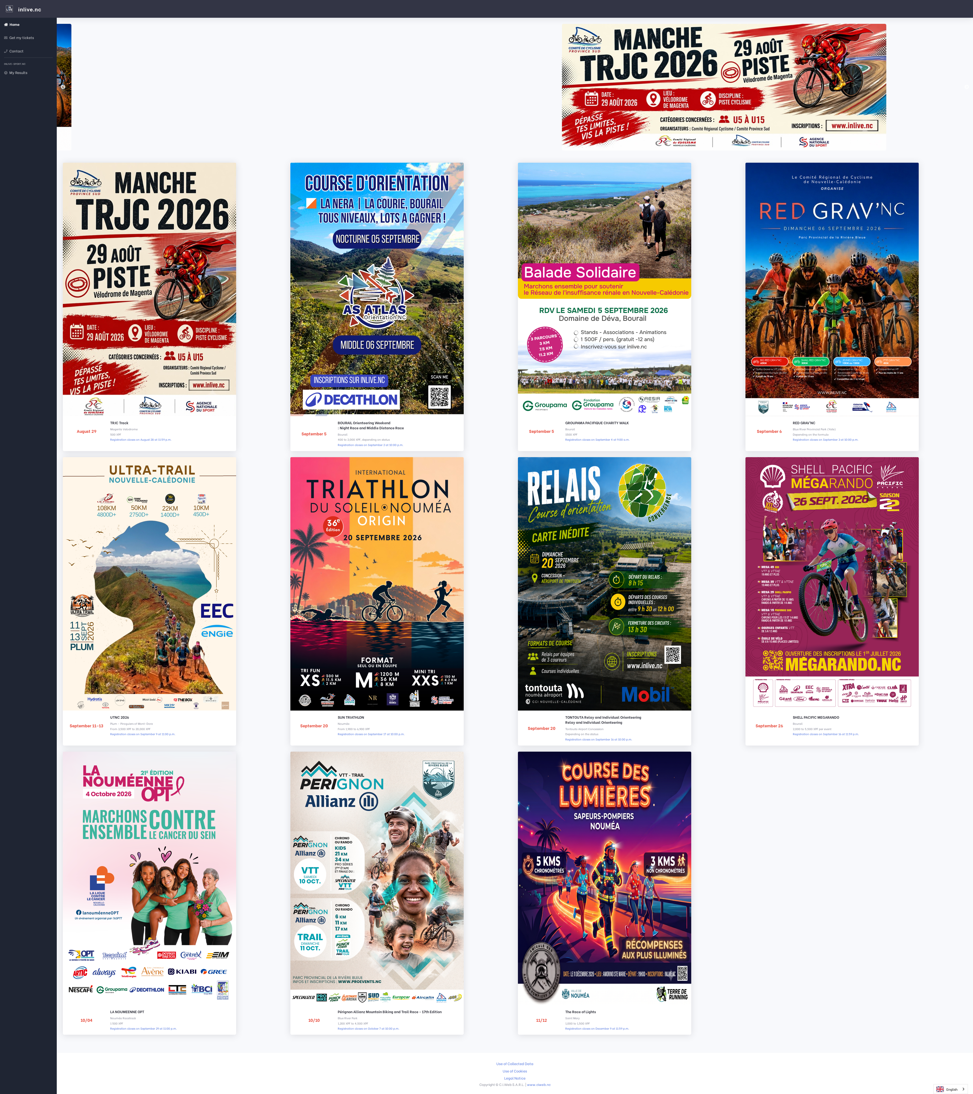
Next (966, 87)
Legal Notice (515, 1078)
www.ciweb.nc (539, 1084)
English (952, 1089)
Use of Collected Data (514, 1063)
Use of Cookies (515, 1070)
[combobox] (950, 1089)
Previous (63, 87)
